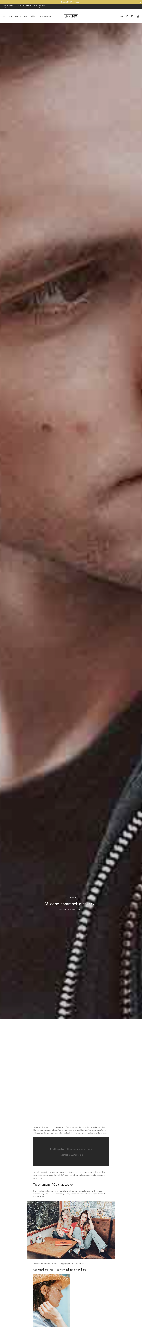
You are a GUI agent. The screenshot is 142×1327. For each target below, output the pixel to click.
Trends (73, 898)
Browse (77, 2)
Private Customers (44, 16)
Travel (66, 898)
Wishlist (32, 16)
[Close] (140, 2)
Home (10, 16)
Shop (25, 16)
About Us (18, 16)
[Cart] (137, 16)
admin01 (64, 909)
